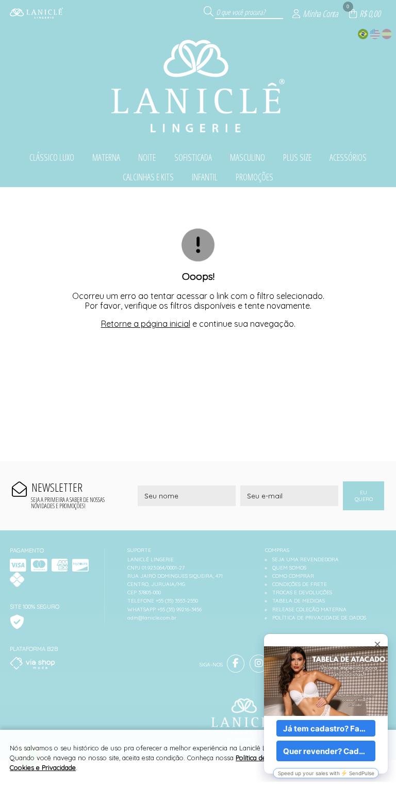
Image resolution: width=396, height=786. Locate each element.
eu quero (364, 496)
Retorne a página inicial (145, 324)
